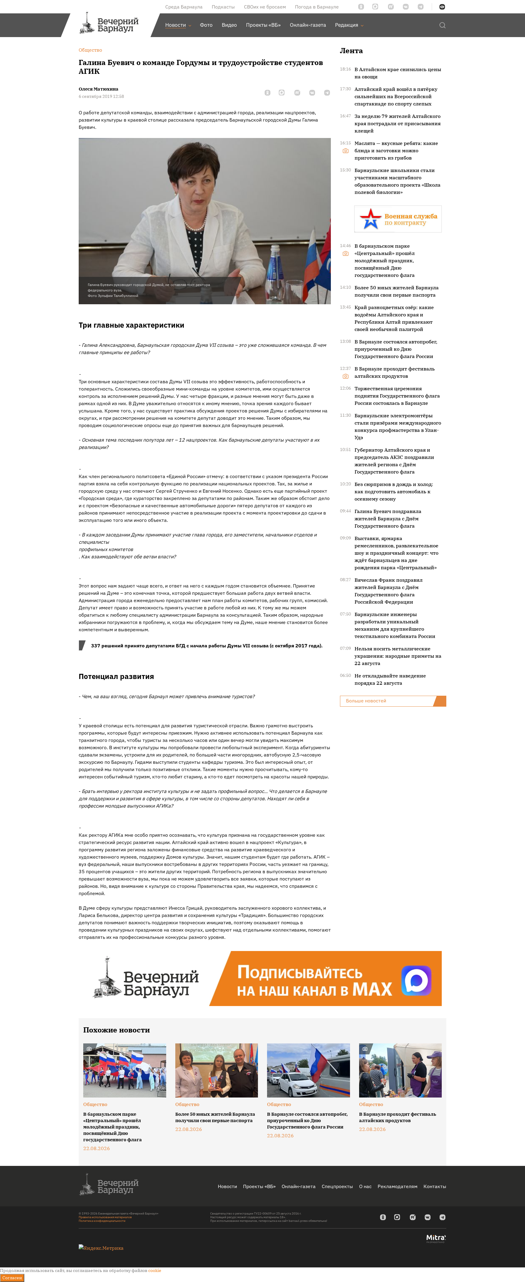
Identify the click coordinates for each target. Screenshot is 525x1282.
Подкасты (223, 7)
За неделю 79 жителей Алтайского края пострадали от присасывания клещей (398, 123)
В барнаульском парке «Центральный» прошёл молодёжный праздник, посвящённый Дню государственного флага (385, 260)
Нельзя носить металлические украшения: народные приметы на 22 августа (398, 656)
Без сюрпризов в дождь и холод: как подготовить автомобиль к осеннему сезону (394, 491)
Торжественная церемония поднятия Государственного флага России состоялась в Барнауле (397, 395)
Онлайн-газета (299, 1186)
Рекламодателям (397, 1186)
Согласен (12, 1277)
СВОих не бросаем (265, 7)
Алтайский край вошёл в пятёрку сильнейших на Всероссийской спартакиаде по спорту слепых (396, 96)
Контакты (435, 1186)
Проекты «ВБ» (259, 1186)
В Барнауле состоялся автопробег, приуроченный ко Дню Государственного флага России (396, 349)
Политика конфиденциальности (102, 1221)
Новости (227, 1186)
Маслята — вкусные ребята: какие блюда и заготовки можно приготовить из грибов (396, 150)
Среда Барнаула (184, 7)
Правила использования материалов (105, 1217)
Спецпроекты (337, 1186)
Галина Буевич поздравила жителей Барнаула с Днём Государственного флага (388, 518)
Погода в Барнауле (317, 7)
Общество (95, 1104)
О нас (365, 1186)
